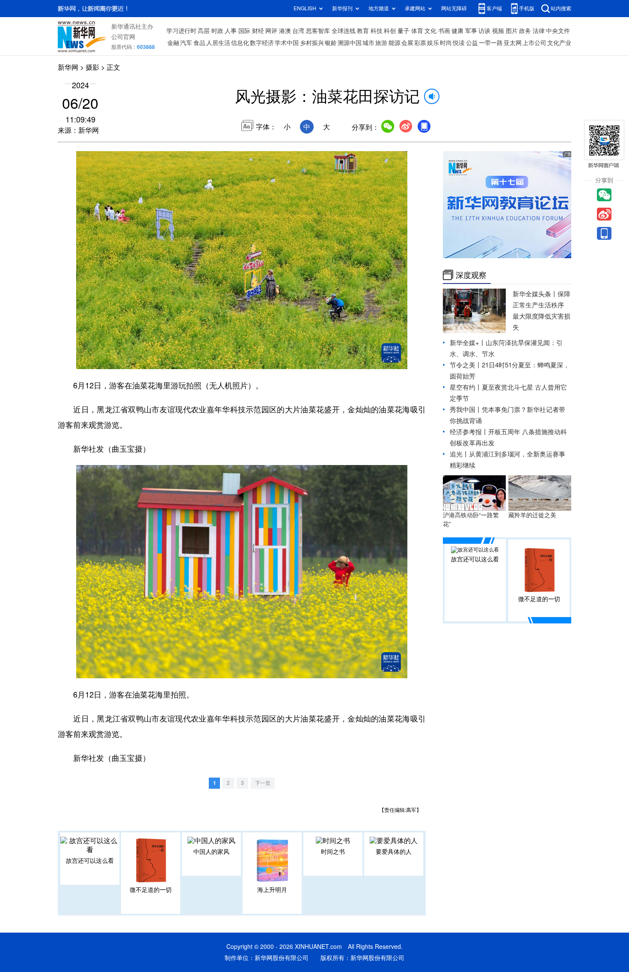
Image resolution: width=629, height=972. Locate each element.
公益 (472, 43)
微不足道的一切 (151, 890)
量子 (403, 31)
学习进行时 (181, 31)
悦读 (459, 43)
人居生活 (218, 43)
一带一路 (491, 43)
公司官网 (123, 37)
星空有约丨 (466, 387)
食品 (199, 43)
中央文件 (558, 31)
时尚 (446, 43)
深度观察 (471, 275)
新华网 (68, 67)
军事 (471, 31)
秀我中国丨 (466, 409)
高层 (204, 31)
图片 (512, 31)
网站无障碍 (454, 8)
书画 (444, 31)
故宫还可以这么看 (90, 861)
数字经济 (262, 43)
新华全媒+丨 (468, 343)
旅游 (381, 43)
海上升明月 (272, 890)
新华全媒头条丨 (535, 294)
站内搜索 (561, 8)
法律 (539, 31)
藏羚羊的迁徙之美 (532, 515)
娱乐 (433, 43)
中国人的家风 (211, 852)
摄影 (92, 67)
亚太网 (513, 43)
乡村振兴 (312, 43)
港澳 (285, 31)
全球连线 (344, 31)
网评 (271, 31)
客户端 (494, 8)
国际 (244, 31)
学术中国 (287, 43)
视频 (498, 31)
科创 (390, 31)
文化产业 (559, 43)
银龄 (331, 43)
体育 (417, 31)
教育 (363, 31)
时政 (217, 31)
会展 (407, 43)
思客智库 (318, 31)
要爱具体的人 (394, 852)
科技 (377, 31)
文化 (430, 31)
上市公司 (534, 43)
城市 (368, 43)
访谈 (484, 31)
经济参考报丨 (469, 432)
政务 (525, 31)
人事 (231, 31)
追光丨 (459, 454)
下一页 (262, 783)
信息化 (240, 43)
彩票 (420, 43)
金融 (173, 43)
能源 (395, 43)
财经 (258, 31)
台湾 (298, 31)
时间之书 (333, 852)
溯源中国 (350, 43)
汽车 (186, 43)
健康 (457, 31)
